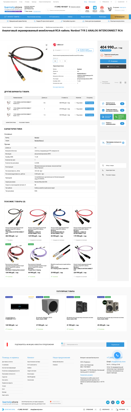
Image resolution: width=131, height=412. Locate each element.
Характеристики (110, 170)
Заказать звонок (75, 6)
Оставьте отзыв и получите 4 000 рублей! (86, 50)
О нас (20, 1)
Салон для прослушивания (93, 21)
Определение (37, 11)
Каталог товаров (14, 16)
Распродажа (120, 16)
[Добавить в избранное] (46, 45)
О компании (5, 364)
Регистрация (92, 1)
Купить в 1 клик (114, 66)
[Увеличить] (25, 64)
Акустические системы (34, 16)
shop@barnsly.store (118, 362)
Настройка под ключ (69, 21)
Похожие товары (110, 175)
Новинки (55, 364)
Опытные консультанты (117, 21)
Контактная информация (9, 367)
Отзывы (27, 1)
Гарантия (4, 377)
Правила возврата (7, 383)
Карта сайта (5, 395)
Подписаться (115, 344)
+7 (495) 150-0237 (61, 7)
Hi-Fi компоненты (54, 16)
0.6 (55, 61)
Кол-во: (117, 82)
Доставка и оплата (7, 361)
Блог (3, 389)
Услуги (4, 386)
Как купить (5, 380)
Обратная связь (9, 409)
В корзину (90, 103)
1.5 (65, 61)
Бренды (34, 1)
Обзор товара (110, 165)
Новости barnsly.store (45, 1)
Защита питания (86, 16)
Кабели (70, 16)
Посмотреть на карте (86, 375)
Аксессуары (102, 16)
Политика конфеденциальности (11, 371)
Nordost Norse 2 (81, 73)
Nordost (79, 69)
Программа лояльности (10, 1)
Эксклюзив (30, 380)
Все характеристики (58, 87)
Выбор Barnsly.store (58, 361)
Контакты (56, 1)
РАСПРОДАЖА (31, 377)
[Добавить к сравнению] (46, 49)
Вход (85, 1)
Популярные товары (65, 291)
